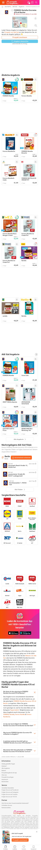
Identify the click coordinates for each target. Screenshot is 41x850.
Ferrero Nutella (20, 714)
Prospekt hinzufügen (8, 777)
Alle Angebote (6, 768)
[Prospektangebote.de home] (13, 2)
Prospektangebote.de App (9, 772)
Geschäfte (8, 6)
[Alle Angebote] (36, 354)
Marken (4, 770)
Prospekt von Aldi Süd (11, 32)
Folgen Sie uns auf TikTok (9, 796)
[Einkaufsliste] (32, 2)
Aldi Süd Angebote (10, 354)
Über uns (4, 775)
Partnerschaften (6, 807)
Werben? (4, 766)
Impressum (5, 779)
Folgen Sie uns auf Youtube (9, 794)
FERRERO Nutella (8, 714)
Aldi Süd (15, 6)
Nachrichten (5, 781)
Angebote (21, 6)
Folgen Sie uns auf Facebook (10, 790)
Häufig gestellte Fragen (8, 764)
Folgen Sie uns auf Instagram (10, 792)
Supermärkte (14, 710)
